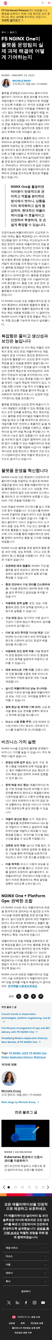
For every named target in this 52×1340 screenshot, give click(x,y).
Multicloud (40, 1057)
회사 (3, 32)
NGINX (8, 1151)
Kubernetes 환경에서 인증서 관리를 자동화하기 (23, 1158)
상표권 (12, 1323)
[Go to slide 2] (15, 1187)
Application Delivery (21, 1057)
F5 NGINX (15, 1053)
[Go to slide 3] (22, 1187)
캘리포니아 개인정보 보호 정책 (26, 1328)
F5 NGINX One (38, 1053)
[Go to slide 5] (36, 1187)
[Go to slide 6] (43, 1187)
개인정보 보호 (36, 1323)
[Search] (42, 2)
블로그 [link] (13, 32)
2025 (25, 1053)
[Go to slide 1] (9, 1187)
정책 (23, 1323)
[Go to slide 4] (29, 1187)
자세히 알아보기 (10, 20)
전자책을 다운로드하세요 (22, 986)
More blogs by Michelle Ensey (18, 1102)
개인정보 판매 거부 (23, 1332)
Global (5, 1057)
